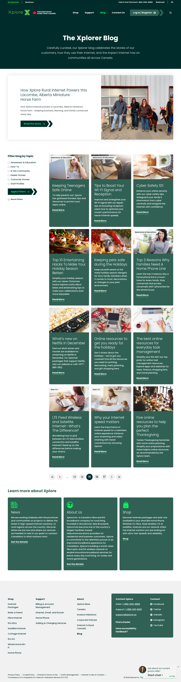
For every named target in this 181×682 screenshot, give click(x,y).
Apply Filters (18, 191)
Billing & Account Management (45, 606)
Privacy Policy (14, 675)
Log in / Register (142, 12)
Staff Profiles (17, 183)
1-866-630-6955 (131, 604)
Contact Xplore (124, 599)
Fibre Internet (15, 617)
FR (172, 2)
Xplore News (83, 604)
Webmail (160, 2)
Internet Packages (13, 606)
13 (74, 477)
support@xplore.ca (126, 614)
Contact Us (118, 12)
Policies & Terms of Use (47, 675)
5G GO (11, 639)
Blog (102, 12)
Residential (13, 2)
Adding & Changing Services (51, 623)
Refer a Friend (15, 612)
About (80, 599)
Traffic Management (69, 675)
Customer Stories (20, 179)
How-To (15, 166)
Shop (75, 12)
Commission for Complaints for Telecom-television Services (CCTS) (38, 677)
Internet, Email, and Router (50, 612)
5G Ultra (12, 623)
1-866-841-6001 (133, 609)
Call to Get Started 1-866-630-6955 (135, 2)
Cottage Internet (17, 633)
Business (29, 2)
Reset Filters (16, 199)
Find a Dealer (123, 622)
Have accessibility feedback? (126, 630)
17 (104, 477)
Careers (81, 609)
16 (97, 477)
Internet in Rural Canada (85, 627)
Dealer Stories (18, 175)
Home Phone (14, 652)
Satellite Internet (17, 628)
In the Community (20, 170)
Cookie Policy (29, 675)
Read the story (32, 123)
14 (82, 477)
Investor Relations (86, 614)
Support (89, 12)
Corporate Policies (87, 620)
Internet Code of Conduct (92, 675)
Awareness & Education (23, 162)
